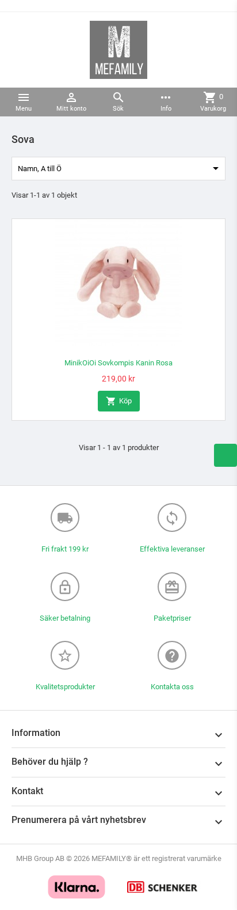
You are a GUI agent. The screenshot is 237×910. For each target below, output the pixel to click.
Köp (119, 401)
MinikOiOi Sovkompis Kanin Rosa (118, 362)
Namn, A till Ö (120, 168)
